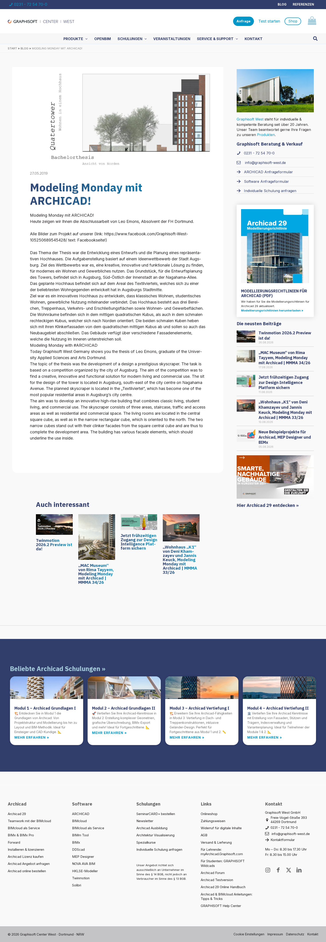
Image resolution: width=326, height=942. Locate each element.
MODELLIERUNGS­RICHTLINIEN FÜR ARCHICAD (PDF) (274, 293)
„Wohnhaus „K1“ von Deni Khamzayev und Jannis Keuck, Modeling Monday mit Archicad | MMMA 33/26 (180, 559)
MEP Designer (83, 856)
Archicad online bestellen (27, 871)
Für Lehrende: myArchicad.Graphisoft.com (222, 851)
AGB (204, 835)
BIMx (76, 842)
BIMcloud (79, 821)
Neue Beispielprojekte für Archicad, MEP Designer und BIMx (285, 437)
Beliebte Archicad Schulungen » (57, 668)
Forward (14, 842)
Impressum (275, 934)
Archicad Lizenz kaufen (25, 856)
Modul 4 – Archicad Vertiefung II (278, 708)
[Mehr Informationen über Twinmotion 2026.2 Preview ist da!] (54, 524)
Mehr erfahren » (31, 737)
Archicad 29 (17, 814)
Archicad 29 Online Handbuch (223, 887)
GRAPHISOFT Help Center (221, 906)
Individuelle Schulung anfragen (159, 849)
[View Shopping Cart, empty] (312, 21)
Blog (282, 4)
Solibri (76, 885)
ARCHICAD (80, 814)
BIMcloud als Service (24, 828)
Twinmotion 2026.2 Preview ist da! (54, 544)
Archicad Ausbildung (151, 828)
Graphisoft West (250, 119)
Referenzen (303, 4)
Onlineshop (209, 814)
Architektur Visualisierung (155, 835)
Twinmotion (81, 878)
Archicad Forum (213, 873)
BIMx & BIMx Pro (21, 835)
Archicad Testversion (217, 880)
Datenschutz (295, 934)
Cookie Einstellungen (249, 934)
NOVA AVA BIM (83, 864)
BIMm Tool (80, 835)
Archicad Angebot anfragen (29, 864)
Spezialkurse (146, 842)
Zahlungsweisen (213, 821)
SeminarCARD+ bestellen (155, 814)
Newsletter (144, 821)
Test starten (269, 21)
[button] (243, 21)
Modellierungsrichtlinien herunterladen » (272, 310)
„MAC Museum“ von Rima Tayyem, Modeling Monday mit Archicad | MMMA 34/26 (96, 574)
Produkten (266, 134)
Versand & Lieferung (216, 842)
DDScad (78, 849)
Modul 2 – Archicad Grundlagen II (123, 708)
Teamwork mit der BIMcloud (29, 821)
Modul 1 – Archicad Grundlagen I (45, 708)
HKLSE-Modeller (85, 871)
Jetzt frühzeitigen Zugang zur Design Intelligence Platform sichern (139, 542)
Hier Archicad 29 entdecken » (268, 505)
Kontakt (312, 934)
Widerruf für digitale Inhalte (221, 828)
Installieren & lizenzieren (26, 849)
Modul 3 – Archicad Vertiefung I (199, 708)
